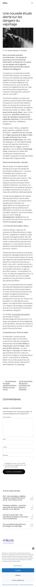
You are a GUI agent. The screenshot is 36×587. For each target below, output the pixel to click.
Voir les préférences (18, 580)
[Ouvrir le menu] (32, 3)
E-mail (5, 447)
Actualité (24, 50)
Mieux (5, 3)
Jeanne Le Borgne (13, 50)
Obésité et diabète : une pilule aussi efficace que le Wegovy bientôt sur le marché (14, 507)
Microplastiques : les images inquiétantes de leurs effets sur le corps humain (10, 385)
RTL (30, 234)
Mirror (19, 146)
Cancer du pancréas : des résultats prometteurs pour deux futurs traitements (26, 385)
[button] (33, 548)
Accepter (18, 570)
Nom (4, 439)
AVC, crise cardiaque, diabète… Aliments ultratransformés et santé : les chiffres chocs (14, 498)
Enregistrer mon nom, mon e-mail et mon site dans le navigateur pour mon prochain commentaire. (15, 465)
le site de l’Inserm (15, 222)
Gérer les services (17, 565)
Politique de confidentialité (26, 584)
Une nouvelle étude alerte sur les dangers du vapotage (14, 525)
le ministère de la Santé (21, 314)
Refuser (18, 575)
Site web (5, 455)
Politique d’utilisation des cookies (10, 584)
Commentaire (7, 417)
